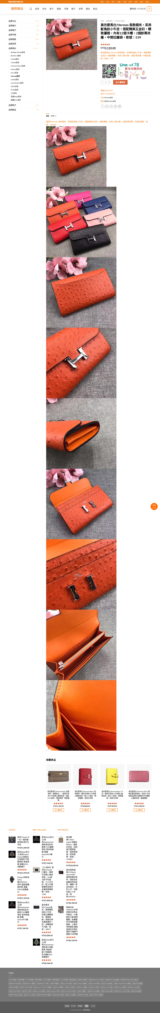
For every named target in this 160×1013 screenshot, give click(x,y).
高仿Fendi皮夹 (70, 987)
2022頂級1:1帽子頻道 (34, 980)
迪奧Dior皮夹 (16, 100)
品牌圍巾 (12, 25)
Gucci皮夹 (14, 73)
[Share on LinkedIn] (120, 106)
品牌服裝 (12, 39)
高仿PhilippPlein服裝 (44, 995)
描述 (47, 116)
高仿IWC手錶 (26, 991)
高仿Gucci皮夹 (94, 987)
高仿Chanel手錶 (94, 983)
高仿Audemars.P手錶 (96, 980)
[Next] (151, 790)
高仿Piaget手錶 (58, 995)
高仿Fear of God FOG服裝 (42, 987)
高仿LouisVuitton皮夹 (68, 991)
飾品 (147, 2)
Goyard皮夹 (15, 69)
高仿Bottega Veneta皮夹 (129, 980)
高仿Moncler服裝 (93, 991)
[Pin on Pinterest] (115, 106)
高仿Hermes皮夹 (110, 101)
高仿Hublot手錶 (14, 991)
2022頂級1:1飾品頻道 (68, 980)
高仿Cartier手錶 (66, 983)
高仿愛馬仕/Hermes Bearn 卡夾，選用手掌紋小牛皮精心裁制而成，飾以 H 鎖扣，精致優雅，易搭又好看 (112, 794)
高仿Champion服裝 (80, 983)
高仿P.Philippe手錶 (15, 995)
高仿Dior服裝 (13, 987)
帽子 (130, 2)
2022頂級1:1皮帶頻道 (51, 980)
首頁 (102, 2)
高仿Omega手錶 (107, 991)
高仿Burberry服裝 (29, 983)
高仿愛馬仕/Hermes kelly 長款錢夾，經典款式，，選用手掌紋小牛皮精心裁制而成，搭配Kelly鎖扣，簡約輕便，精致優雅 (58, 795)
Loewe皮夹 (15, 79)
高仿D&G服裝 (137, 983)
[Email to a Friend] (111, 106)
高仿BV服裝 (54, 983)
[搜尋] (31, 9)
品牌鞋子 (12, 105)
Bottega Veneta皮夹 (18, 52)
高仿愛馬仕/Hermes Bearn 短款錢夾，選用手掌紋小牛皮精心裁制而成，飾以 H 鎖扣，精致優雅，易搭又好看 (85, 794)
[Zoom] (49, 67)
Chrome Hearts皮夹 (18, 66)
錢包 (141, 2)
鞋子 (113, 2)
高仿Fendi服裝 (58, 987)
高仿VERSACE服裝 (96, 995)
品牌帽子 (12, 30)
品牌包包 (12, 21)
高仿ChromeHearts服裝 (122, 983)
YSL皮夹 (14, 93)
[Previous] (46, 790)
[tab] (47, 115)
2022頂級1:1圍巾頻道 (16, 980)
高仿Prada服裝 (71, 995)
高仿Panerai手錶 (29, 995)
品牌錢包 (12, 48)
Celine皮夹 (15, 59)
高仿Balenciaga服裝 (112, 980)
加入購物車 (120, 82)
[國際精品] (17, 9)
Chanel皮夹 (15, 62)
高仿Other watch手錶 (122, 991)
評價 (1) (53, 116)
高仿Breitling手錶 (15, 983)
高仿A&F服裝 (82, 980)
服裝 (119, 2)
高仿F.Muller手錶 (26, 987)
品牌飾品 (12, 110)
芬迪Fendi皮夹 (16, 97)
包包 (107, 2)
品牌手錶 (12, 34)
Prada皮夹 (14, 90)
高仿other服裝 (136, 991)
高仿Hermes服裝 (120, 987)
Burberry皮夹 (16, 56)
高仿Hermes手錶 (107, 987)
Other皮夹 (14, 86)
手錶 (124, 2)
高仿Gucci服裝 (82, 987)
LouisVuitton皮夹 (17, 83)
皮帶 (136, 2)
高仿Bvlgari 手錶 (42, 983)
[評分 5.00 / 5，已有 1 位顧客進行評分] (126, 44)
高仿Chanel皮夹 (107, 983)
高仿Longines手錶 (53, 991)
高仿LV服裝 (82, 991)
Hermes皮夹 (15, 76)
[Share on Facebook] (103, 106)
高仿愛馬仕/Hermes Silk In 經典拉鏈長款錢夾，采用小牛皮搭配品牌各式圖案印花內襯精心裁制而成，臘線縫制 (139, 794)
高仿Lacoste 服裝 (39, 991)
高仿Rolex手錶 (83, 995)
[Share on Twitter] (107, 106)
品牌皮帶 (12, 44)
